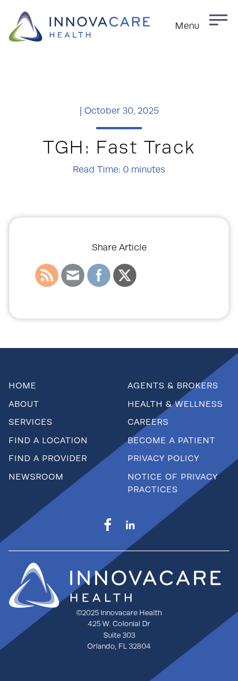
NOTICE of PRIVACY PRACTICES (173, 483)
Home (22, 385)
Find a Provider (48, 458)
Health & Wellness (175, 404)
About (24, 404)
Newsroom (36, 476)
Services (31, 421)
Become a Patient (171, 440)
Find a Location (48, 440)
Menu (187, 26)
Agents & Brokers (173, 385)
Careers (148, 421)
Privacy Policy (163, 458)
